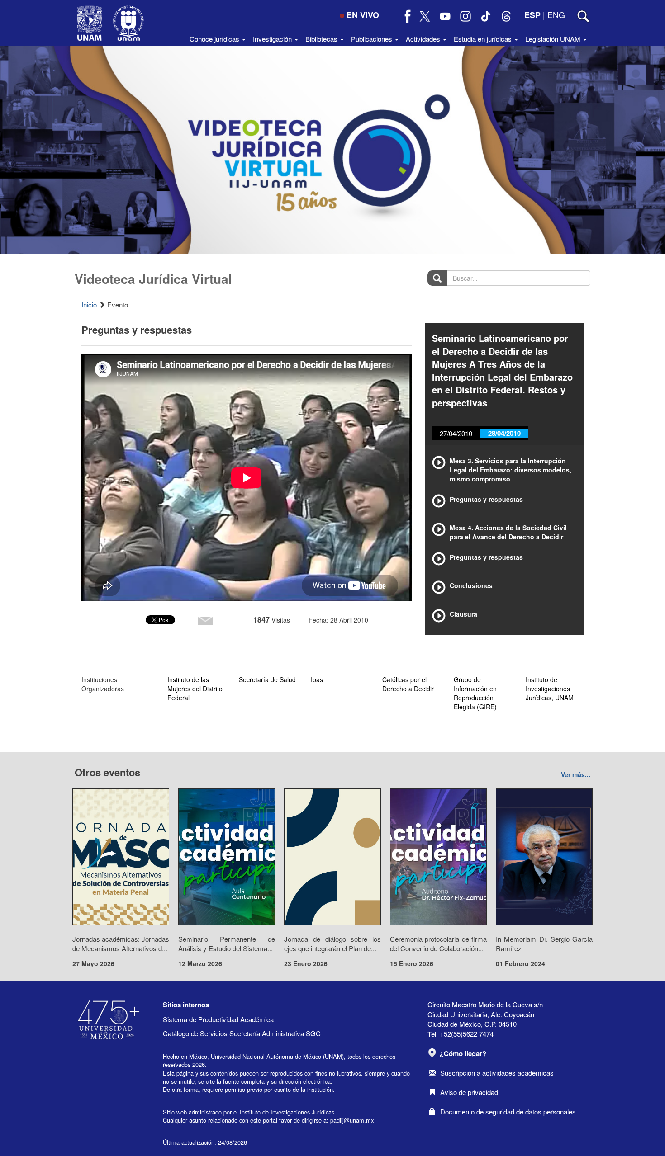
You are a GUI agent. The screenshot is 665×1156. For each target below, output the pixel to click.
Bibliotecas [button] (322, 38)
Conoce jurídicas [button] (215, 38)
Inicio (89, 304)
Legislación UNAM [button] (553, 38)
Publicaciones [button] (372, 38)
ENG (556, 14)
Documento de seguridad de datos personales (508, 1111)
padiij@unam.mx (352, 1120)
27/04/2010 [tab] (456, 433)
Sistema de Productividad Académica (218, 1019)
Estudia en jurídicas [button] (483, 38)
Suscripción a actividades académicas (497, 1072)
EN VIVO (363, 15)
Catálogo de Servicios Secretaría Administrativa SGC (242, 1033)
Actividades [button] (424, 38)
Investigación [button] (273, 38)
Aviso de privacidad (469, 1092)
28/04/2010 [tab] (504, 433)
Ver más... (575, 774)
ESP (532, 15)
